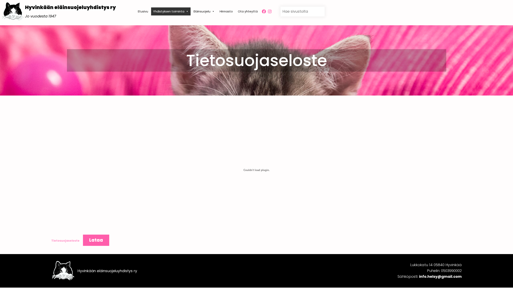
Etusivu (143, 11)
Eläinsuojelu (202, 11)
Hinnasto (226, 11)
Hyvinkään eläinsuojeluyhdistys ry (70, 7)
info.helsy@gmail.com (440, 276)
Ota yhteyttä (248, 11)
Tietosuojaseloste (65, 241)
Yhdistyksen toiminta (168, 11)
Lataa (96, 240)
